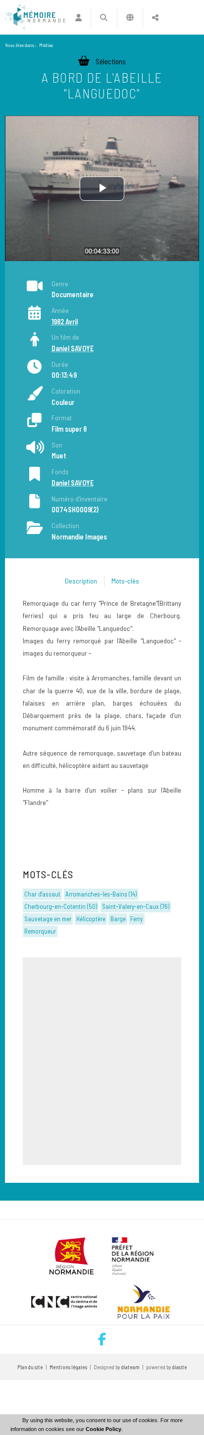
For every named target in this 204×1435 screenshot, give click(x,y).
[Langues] (130, 17)
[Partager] (155, 17)
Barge (118, 919)
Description (81, 581)
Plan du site (30, 1367)
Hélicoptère (90, 919)
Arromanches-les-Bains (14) (101, 894)
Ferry (136, 919)
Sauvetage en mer (47, 919)
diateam (130, 1367)
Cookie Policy (103, 1429)
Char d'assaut (42, 894)
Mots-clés (125, 581)
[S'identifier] (78, 17)
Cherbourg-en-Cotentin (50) (60, 906)
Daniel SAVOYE (72, 348)
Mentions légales (68, 1367)
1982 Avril (64, 321)
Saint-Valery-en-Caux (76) (135, 906)
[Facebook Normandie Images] (102, 1339)
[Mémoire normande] (35, 17)
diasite (179, 1367)
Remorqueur (40, 931)
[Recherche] (103, 17)
